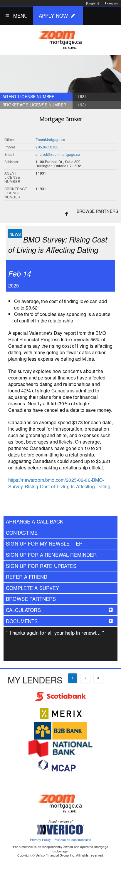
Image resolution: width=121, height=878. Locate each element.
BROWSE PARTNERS (97, 211)
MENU (20, 15)
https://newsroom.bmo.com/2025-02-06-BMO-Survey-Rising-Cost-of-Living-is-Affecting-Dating (59, 483)
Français (111, 3)
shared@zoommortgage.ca (58, 154)
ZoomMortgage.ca (50, 139)
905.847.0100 (47, 146)
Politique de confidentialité (72, 839)
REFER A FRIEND (26, 576)
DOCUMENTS (22, 621)
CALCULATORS (23, 609)
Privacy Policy (40, 839)
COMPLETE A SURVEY (32, 587)
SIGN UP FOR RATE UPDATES (41, 565)
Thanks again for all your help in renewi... (55, 632)
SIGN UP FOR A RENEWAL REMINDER (51, 554)
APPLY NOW (53, 15)
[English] (92, 3)
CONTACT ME (22, 532)
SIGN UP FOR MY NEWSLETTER (44, 543)
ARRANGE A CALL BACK (34, 521)
